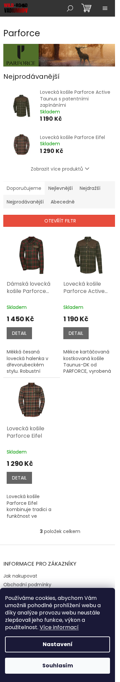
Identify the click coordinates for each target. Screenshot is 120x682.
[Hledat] (70, 8)
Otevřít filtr (60, 220)
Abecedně (63, 202)
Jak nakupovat (20, 576)
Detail (19, 333)
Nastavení (58, 644)
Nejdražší (90, 188)
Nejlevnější (60, 188)
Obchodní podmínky (27, 584)
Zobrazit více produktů (57, 169)
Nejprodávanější (25, 202)
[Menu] (105, 8)
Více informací (59, 627)
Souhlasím (57, 665)
